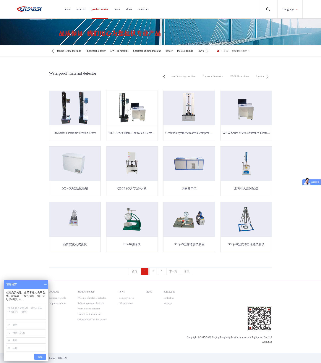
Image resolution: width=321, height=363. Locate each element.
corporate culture (57, 303)
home (67, 9)
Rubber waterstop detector (90, 303)
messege (167, 303)
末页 (186, 271)
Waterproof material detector (91, 297)
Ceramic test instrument (89, 314)
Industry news (126, 303)
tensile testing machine (69, 50)
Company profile (57, 297)
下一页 (173, 271)
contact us (143, 9)
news (117, 9)
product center (100, 9)
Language (288, 9)
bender (169, 50)
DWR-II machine (119, 50)
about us (81, 9)
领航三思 (62, 357)
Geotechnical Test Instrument (92, 319)
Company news (126, 297)
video (129, 9)
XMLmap (267, 341)
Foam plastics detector (88, 308)
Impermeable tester (96, 50)
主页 (225, 50)
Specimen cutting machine (147, 50)
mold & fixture (185, 50)
